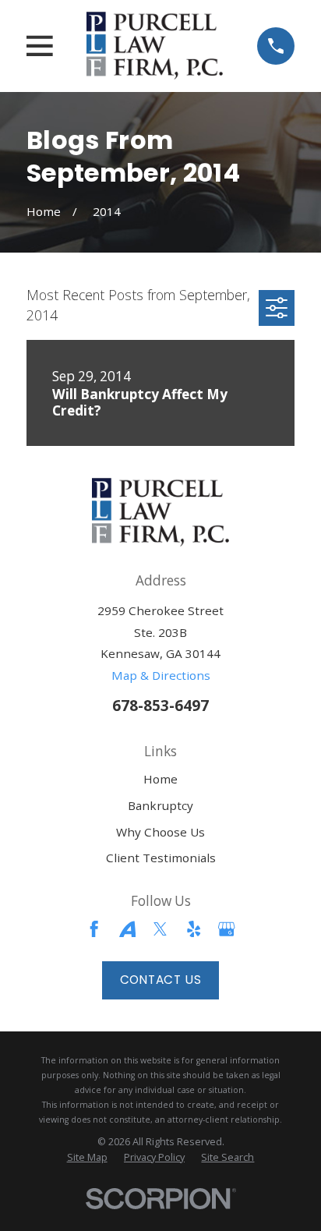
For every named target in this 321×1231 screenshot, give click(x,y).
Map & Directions (160, 675)
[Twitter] (160, 929)
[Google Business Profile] (226, 929)
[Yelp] (193, 929)
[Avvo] (127, 929)
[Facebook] (94, 929)
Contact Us (161, 979)
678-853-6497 (160, 705)
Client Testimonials (161, 857)
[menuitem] (87, 1158)
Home (160, 779)
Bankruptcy (160, 805)
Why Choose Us (160, 832)
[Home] (154, 46)
